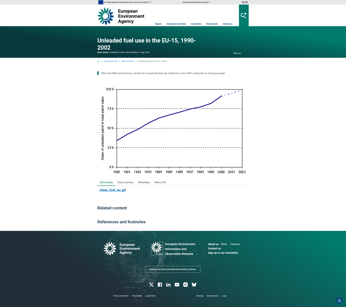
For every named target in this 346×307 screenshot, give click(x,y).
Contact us (214, 248)
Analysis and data (176, 23)
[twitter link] (151, 284)
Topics (158, 23)
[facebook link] (160, 284)
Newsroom (212, 23)
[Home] (98, 61)
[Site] (121, 16)
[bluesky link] (194, 284)
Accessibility (137, 296)
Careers (235, 244)
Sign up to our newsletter (223, 252)
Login (224, 296)
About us (227, 23)
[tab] (106, 182)
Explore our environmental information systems (173, 269)
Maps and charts (128, 61)
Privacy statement (121, 296)
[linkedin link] (168, 284)
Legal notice (150, 296)
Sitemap (200, 296)
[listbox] (124, 2)
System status (213, 296)
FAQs (224, 244)
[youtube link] (177, 284)
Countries (196, 23)
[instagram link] (185, 284)
